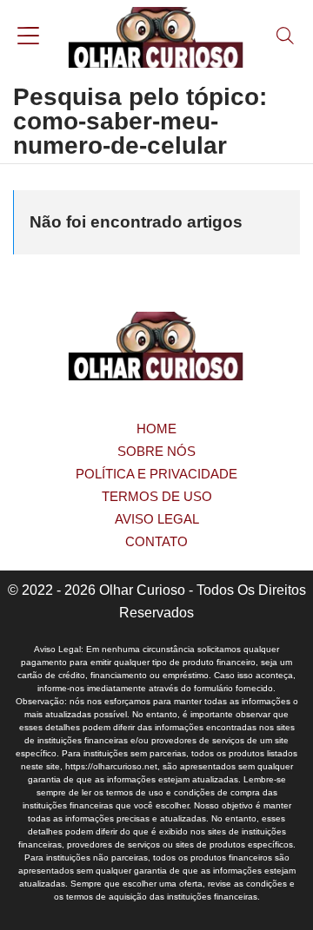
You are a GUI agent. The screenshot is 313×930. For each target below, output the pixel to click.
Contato (156, 541)
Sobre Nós (156, 451)
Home (156, 428)
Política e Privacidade (156, 473)
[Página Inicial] (156, 37)
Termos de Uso (157, 496)
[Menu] (28, 38)
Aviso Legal (157, 518)
